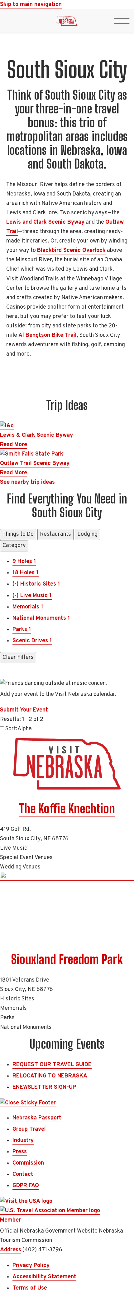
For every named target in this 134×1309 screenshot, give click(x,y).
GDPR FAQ (25, 1185)
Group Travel (29, 1129)
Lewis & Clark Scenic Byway (36, 435)
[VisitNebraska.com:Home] (67, 22)
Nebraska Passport (36, 1118)
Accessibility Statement (44, 1276)
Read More (13, 444)
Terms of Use (29, 1288)
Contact (22, 1174)
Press (19, 1151)
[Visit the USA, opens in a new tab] (26, 1201)
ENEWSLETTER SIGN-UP (44, 1087)
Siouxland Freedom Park (67, 959)
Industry (23, 1140)
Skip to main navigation (31, 4)
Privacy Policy (31, 1265)
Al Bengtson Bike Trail (47, 335)
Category (14, 545)
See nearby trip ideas (27, 482)
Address (10, 1250)
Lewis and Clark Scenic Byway (45, 222)
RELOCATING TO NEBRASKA (49, 1076)
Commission (28, 1163)
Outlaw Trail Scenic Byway (34, 463)
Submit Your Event (24, 710)
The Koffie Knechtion (67, 808)
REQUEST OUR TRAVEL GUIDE (52, 1064)
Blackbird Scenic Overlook (71, 250)
